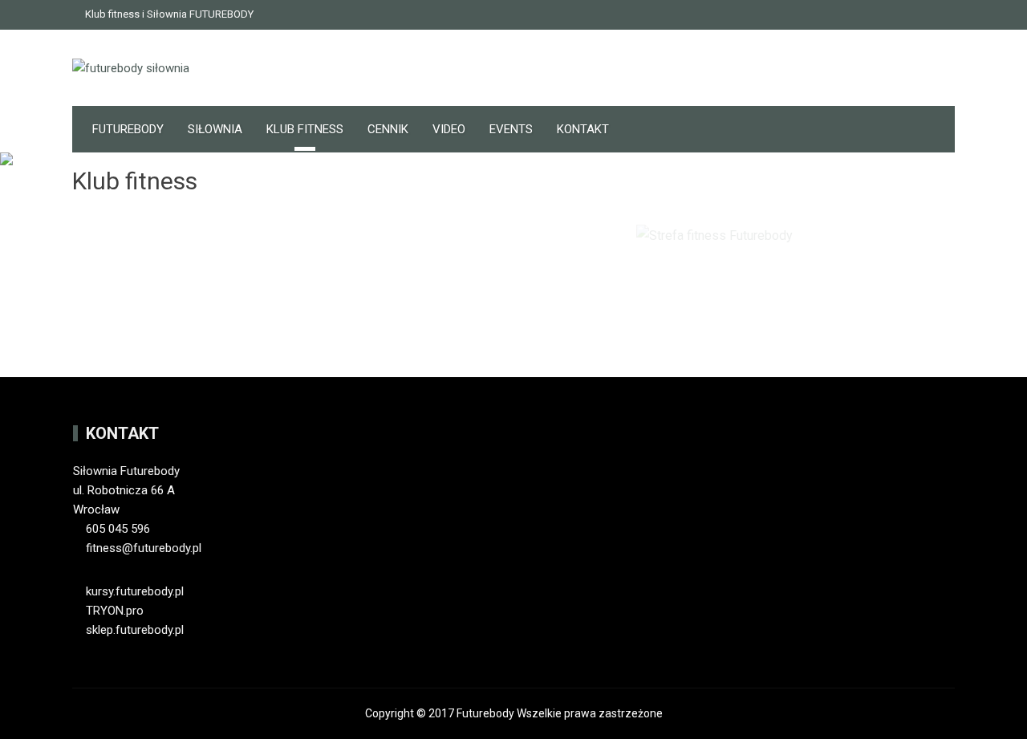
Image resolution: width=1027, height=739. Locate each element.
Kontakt (583, 129)
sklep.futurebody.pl (133, 630)
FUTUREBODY (128, 129)
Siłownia (215, 129)
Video (448, 129)
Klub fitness (304, 129)
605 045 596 (118, 529)
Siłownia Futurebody (126, 471)
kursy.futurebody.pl (133, 591)
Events (511, 129)
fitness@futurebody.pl (143, 548)
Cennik (387, 129)
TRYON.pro (113, 610)
